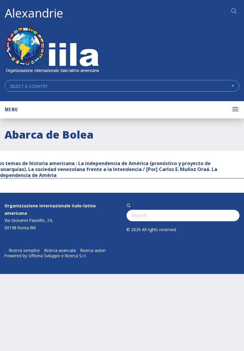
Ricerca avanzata (60, 250)
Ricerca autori (93, 250)
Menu (11, 109)
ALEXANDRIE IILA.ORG (52, 50)
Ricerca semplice (24, 250)
